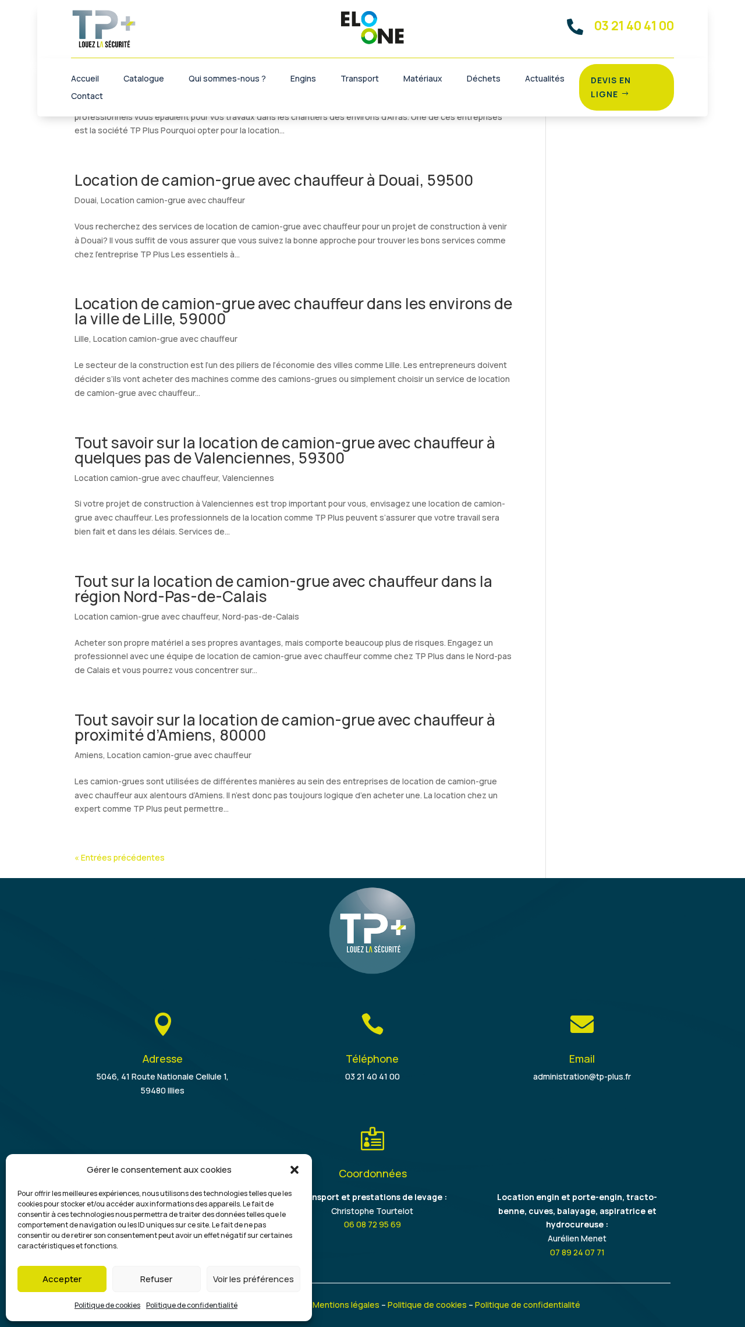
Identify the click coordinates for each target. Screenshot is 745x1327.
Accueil (85, 79)
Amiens (88, 754)
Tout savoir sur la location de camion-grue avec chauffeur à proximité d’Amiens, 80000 (284, 727)
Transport (359, 79)
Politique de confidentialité (191, 1305)
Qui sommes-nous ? (227, 79)
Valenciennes (248, 477)
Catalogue (143, 79)
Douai (85, 200)
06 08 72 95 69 (372, 1224)
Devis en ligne (611, 87)
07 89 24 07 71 (577, 1252)
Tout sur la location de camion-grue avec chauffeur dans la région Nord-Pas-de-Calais (283, 589)
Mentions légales (346, 1304)
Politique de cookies (107, 1305)
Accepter (61, 1279)
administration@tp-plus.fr (582, 1076)
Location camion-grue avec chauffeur (173, 200)
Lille (81, 338)
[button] (294, 1170)
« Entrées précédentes (119, 857)
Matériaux (422, 79)
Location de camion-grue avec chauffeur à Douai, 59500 (273, 179)
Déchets (484, 79)
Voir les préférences (253, 1279)
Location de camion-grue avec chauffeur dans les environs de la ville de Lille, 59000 (293, 311)
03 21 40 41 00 (372, 1076)
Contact (87, 96)
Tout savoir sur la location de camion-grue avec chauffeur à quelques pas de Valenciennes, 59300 (284, 450)
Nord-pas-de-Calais (260, 616)
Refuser (156, 1279)
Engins (303, 79)
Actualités (545, 79)
